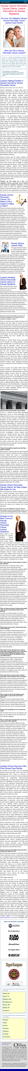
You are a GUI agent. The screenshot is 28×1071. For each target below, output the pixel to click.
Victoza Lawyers (5, 2)
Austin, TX (6, 996)
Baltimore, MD (7, 999)
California (6, 1031)
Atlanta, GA (6, 993)
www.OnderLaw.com (6, 917)
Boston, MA (6, 1004)
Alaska (5, 1022)
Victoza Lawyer (5, 1044)
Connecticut (6, 1036)
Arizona (5, 1025)
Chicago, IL (6, 1010)
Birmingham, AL (7, 1002)
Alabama (5, 1020)
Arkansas (6, 1028)
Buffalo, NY (6, 1007)
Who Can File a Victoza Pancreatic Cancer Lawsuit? (14, 52)
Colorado (5, 1034)
